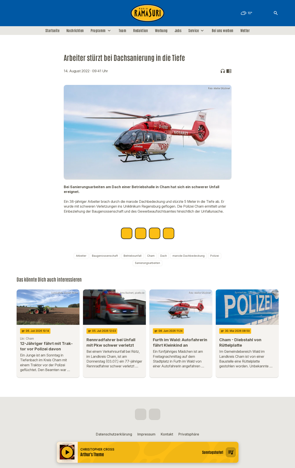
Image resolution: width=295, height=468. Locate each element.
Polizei (214, 255)
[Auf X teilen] (140, 233)
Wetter (245, 31)
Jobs (178, 31)
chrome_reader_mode (228, 71)
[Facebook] (21, 13)
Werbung (161, 31)
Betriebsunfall (132, 255)
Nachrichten (75, 31)
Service (193, 31)
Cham (151, 255)
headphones (222, 71)
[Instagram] (29, 13)
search (275, 13)
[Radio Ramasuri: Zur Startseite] (147, 13)
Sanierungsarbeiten (147, 263)
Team (122, 31)
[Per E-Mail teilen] (168, 233)
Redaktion (140, 31)
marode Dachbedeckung (189, 255)
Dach (163, 255)
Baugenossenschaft (105, 255)
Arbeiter (81, 255)
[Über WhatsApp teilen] (154, 233)
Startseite (52, 31)
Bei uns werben (222, 31)
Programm (98, 31)
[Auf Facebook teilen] (126, 233)
